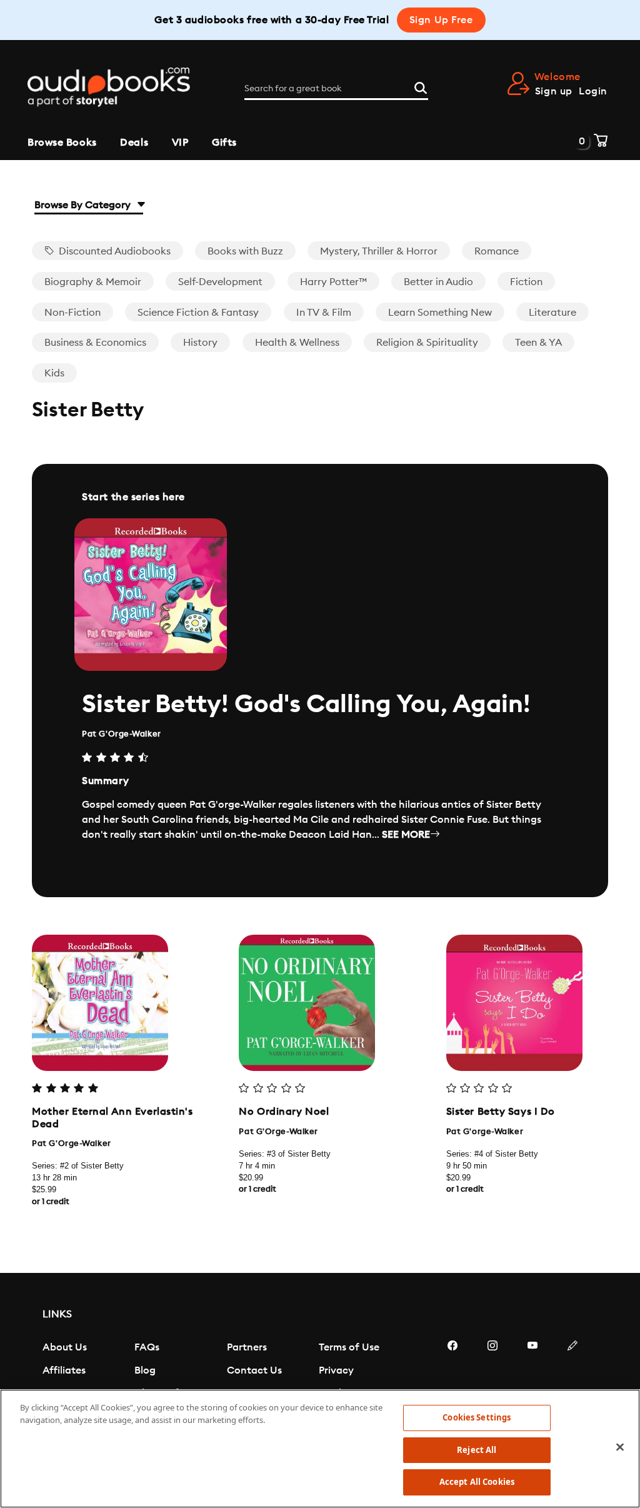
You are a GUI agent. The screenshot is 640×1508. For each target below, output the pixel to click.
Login (593, 91)
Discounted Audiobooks (113, 251)
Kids (54, 373)
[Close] (620, 1447)
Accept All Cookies (476, 1481)
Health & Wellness (297, 343)
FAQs (146, 1347)
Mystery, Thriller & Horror (379, 251)
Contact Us (254, 1370)
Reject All (476, 1449)
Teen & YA (538, 343)
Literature (552, 313)
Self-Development (220, 282)
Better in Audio (438, 282)
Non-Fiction (72, 313)
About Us (64, 1347)
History (200, 343)
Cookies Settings (476, 1417)
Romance (496, 251)
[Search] (420, 86)
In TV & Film (323, 313)
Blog (145, 1370)
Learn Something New (440, 313)
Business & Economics (95, 343)
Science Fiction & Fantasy (198, 313)
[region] (320, 1448)
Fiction (526, 282)
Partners (247, 1347)
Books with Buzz (245, 251)
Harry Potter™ (333, 282)
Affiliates (64, 1370)
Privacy (336, 1370)
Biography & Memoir (92, 282)
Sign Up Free (441, 20)
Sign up (553, 91)
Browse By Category (83, 205)
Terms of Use (349, 1347)
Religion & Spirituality (427, 343)
